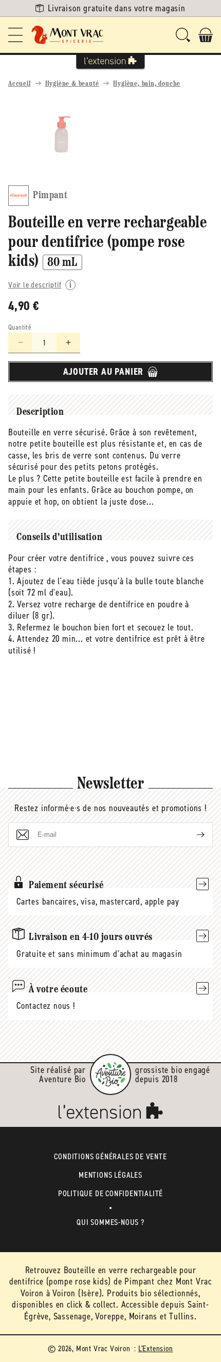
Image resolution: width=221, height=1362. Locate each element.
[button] (15, 35)
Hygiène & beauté (72, 84)
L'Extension (155, 1348)
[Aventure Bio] (110, 1074)
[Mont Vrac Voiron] (68, 35)
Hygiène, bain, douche (146, 84)
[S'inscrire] (192, 834)
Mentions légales (110, 1174)
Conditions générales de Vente (110, 1156)
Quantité (19, 327)
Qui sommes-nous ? (110, 1222)
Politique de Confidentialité (110, 1193)
